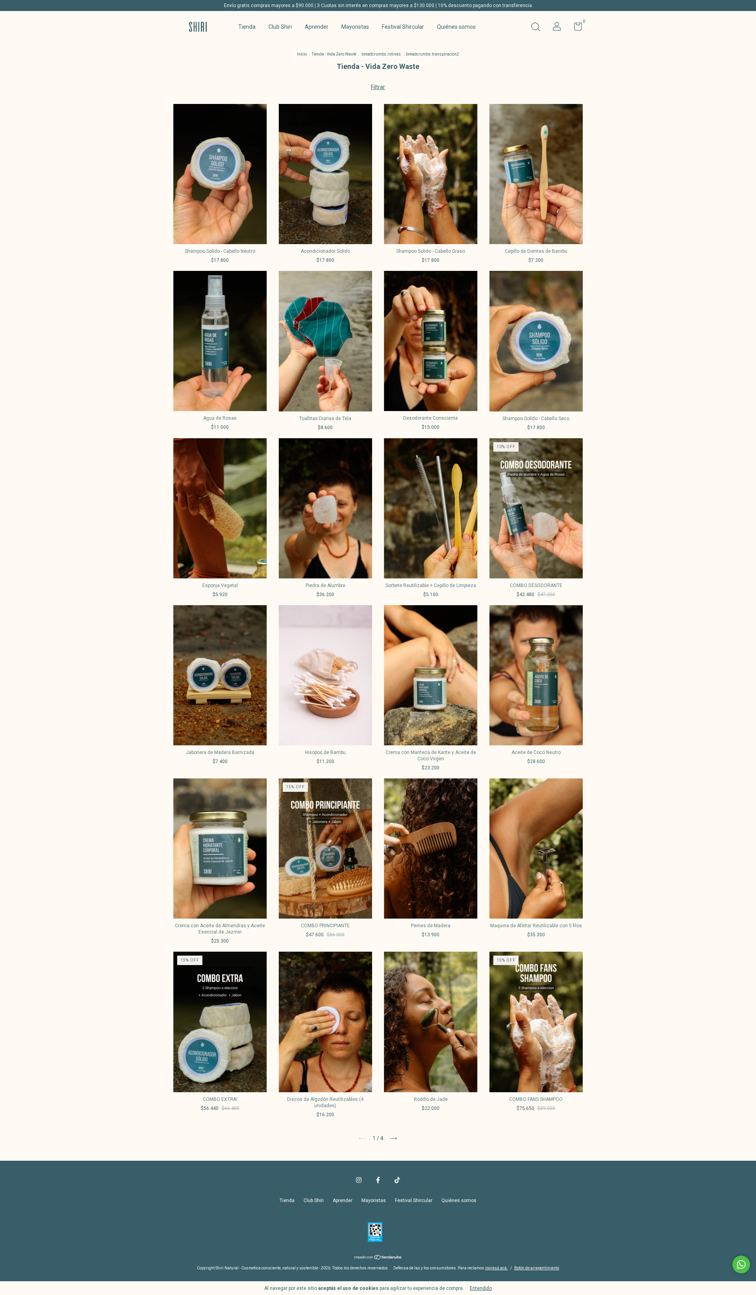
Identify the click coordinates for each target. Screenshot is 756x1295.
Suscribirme (378, 117)
